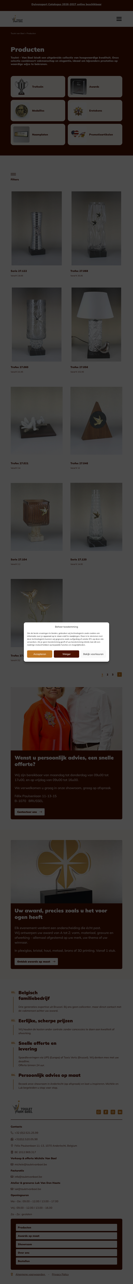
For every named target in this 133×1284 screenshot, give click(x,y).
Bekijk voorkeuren (93, 654)
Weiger (66, 654)
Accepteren (39, 654)
